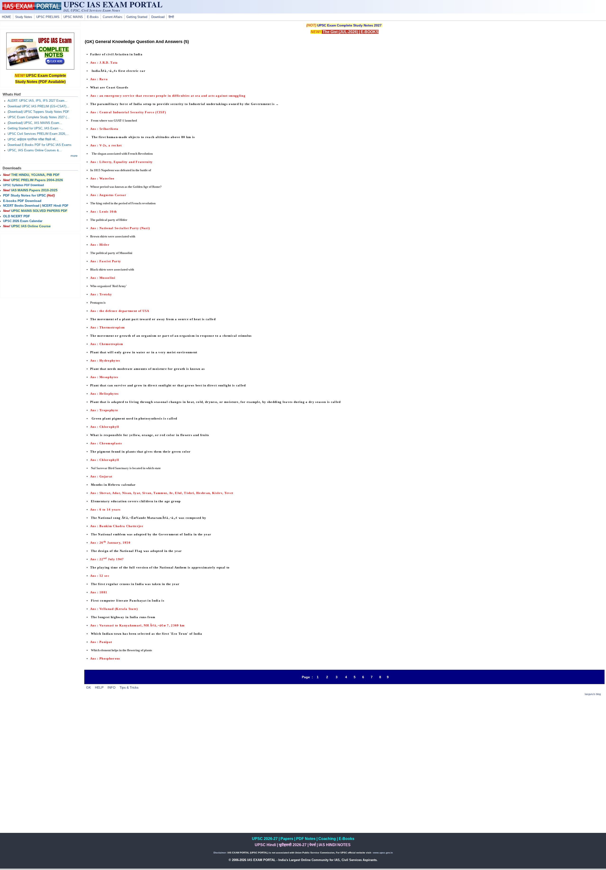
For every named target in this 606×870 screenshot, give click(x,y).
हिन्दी (171, 17)
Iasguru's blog (593, 694)
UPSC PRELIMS (47, 17)
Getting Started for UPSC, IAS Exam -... (35, 128)
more (74, 155)
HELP (99, 687)
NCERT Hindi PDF (55, 205)
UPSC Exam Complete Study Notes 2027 (349, 25)
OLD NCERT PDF (16, 216)
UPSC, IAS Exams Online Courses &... (35, 150)
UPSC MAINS (73, 17)
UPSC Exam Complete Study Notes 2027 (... (38, 117)
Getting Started (136, 17)
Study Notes (23, 17)
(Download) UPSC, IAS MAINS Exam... (35, 123)
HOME (6, 17)
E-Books (93, 17)
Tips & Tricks (129, 687)
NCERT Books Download (21, 205)
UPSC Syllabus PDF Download (23, 185)
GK (88, 687)
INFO (111, 687)
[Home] (31, 9)
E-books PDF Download (22, 201)
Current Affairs (112, 17)
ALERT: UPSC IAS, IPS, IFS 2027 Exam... (37, 100)
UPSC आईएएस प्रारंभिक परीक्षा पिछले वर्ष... (33, 139)
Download (158, 17)
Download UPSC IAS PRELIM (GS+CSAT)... (38, 106)
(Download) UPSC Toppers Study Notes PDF (38, 112)
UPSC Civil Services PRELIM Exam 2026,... (38, 134)
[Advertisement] (344, 733)
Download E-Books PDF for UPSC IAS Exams (39, 145)
